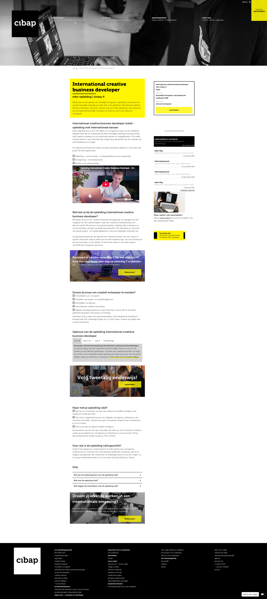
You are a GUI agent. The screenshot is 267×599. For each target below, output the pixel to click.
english (244, 2)
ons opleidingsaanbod (63, 550)
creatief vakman (60, 575)
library (163, 567)
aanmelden (259, 10)
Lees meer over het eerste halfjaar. (124, 357)
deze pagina (165, 218)
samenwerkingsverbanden (224, 555)
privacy (217, 570)
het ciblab (165, 561)
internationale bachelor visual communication (71, 589)
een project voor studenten (171, 553)
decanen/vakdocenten (116, 578)
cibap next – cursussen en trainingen (68, 595)
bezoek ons (219, 561)
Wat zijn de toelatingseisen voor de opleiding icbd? (96, 475)
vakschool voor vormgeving (119, 550)
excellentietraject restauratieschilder (68, 592)
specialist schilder (61, 578)
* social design (59, 584)
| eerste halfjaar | (60, 581)
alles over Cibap (221, 550)
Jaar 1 (76, 341)
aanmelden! (174, 110)
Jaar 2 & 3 (87, 341)
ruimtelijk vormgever (62, 567)
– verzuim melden (222, 567)
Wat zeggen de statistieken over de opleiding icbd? (96, 486)
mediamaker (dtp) (61, 555)
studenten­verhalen (115, 584)
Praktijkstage (108, 341)
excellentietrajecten (62, 587)
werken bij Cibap (221, 553)
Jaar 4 (97, 341)
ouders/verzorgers (115, 575)
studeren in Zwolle (115, 572)
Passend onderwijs (115, 570)
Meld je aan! (129, 272)
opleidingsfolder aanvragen (118, 581)
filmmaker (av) (59, 553)
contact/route (220, 564)
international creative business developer (69, 570)
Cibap (25, 23)
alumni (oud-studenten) (170, 555)
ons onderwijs (113, 553)
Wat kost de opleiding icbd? (86, 480)
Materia (164, 564)
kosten (110, 558)
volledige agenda (187, 190)
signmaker (58, 558)
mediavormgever (60, 564)
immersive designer (61, 572)
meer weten (112, 561)
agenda (217, 558)
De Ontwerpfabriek (168, 558)
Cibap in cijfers (113, 567)
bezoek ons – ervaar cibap (118, 564)
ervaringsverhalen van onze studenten (122, 587)
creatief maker (59, 561)
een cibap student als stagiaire (172, 550)
